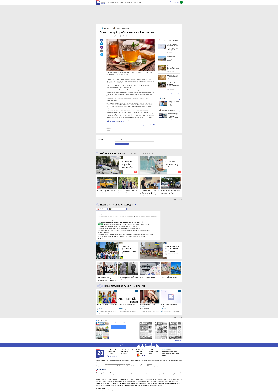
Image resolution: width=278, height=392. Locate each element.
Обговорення (119, 2)
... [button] (142, 2)
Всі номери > (178, 340)
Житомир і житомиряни (122, 28)
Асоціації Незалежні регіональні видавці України (117, 364)
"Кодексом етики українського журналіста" (124, 360)
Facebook (132, 120)
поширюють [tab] (148, 153)
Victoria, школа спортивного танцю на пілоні (169, 305)
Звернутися (124, 353)
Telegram (138, 120)
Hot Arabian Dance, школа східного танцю (107, 305)
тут (96, 362)
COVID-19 (107, 28)
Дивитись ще (175, 93)
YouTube (115, 121)
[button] (135, 204)
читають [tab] (134, 153)
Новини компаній (153, 351)
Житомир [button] (103, 3)
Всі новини (111, 2)
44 (127, 36)
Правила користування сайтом (169, 351)
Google (122, 121)
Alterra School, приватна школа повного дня (127, 305)
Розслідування (128, 2)
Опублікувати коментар (122, 143)
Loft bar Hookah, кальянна (147, 304)
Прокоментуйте (148, 125)
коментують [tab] (120, 153)
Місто (108, 128)
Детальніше (110, 353)
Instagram (109, 121)
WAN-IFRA (149, 364)
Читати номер (118, 327)
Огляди (150, 353)
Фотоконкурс (137, 2)
